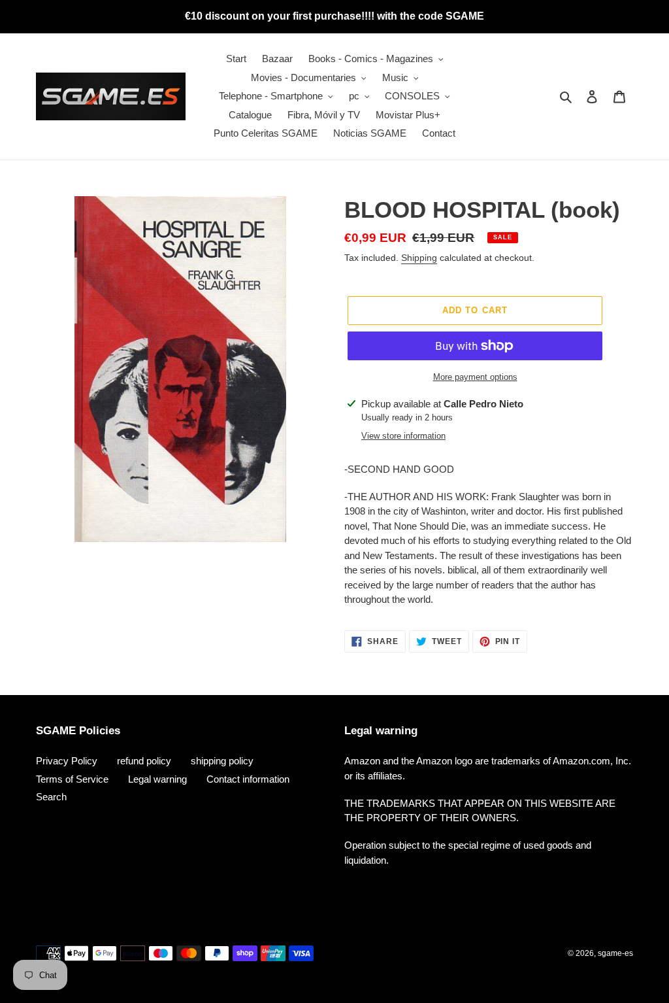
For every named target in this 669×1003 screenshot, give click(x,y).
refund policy (144, 760)
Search (51, 796)
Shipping (419, 257)
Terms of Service (72, 779)
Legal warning (157, 779)
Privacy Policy (66, 760)
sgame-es (615, 953)
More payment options (475, 377)
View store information (403, 436)
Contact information (247, 779)
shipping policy (222, 760)
